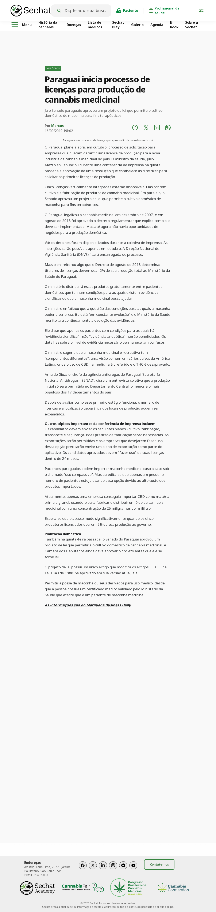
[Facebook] (83, 869)
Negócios (53, 68)
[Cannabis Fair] (82, 888)
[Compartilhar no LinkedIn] (157, 128)
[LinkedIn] (103, 869)
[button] (201, 11)
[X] (93, 869)
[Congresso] (128, 888)
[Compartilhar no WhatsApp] (168, 128)
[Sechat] (31, 10)
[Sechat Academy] (37, 888)
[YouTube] (133, 869)
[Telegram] (123, 869)
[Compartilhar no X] (146, 128)
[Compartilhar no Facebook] (135, 128)
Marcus (57, 125)
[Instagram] (113, 869)
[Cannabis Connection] (173, 888)
